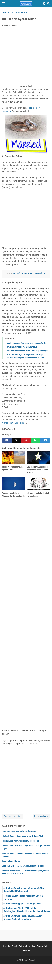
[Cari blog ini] (48, 3)
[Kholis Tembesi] (26, 3)
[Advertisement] (26, 56)
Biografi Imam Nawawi (11, 861)
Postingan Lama (41, 816)
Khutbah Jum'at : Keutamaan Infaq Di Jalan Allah (22, 836)
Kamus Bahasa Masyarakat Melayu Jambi (19, 831)
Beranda (6, 946)
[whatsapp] (35, 440)
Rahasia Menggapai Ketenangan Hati (23, 903)
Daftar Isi (23, 946)
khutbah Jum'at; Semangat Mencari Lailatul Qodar (28, 343)
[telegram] (45, 440)
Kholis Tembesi (29, 960)
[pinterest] (26, 440)
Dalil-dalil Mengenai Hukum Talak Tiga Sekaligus (27, 351)
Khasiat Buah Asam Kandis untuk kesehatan (20, 841)
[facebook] (7, 440)
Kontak (32, 946)
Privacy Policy (42, 946)
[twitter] (16, 440)
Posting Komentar (9, 25)
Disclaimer (26, 950)
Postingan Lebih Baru (12, 816)
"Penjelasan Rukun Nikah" (14, 423)
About (14, 946)
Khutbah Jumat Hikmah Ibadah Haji (22, 347)
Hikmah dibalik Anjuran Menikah (28, 273)
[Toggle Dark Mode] (44, 3)
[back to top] (46, 958)
